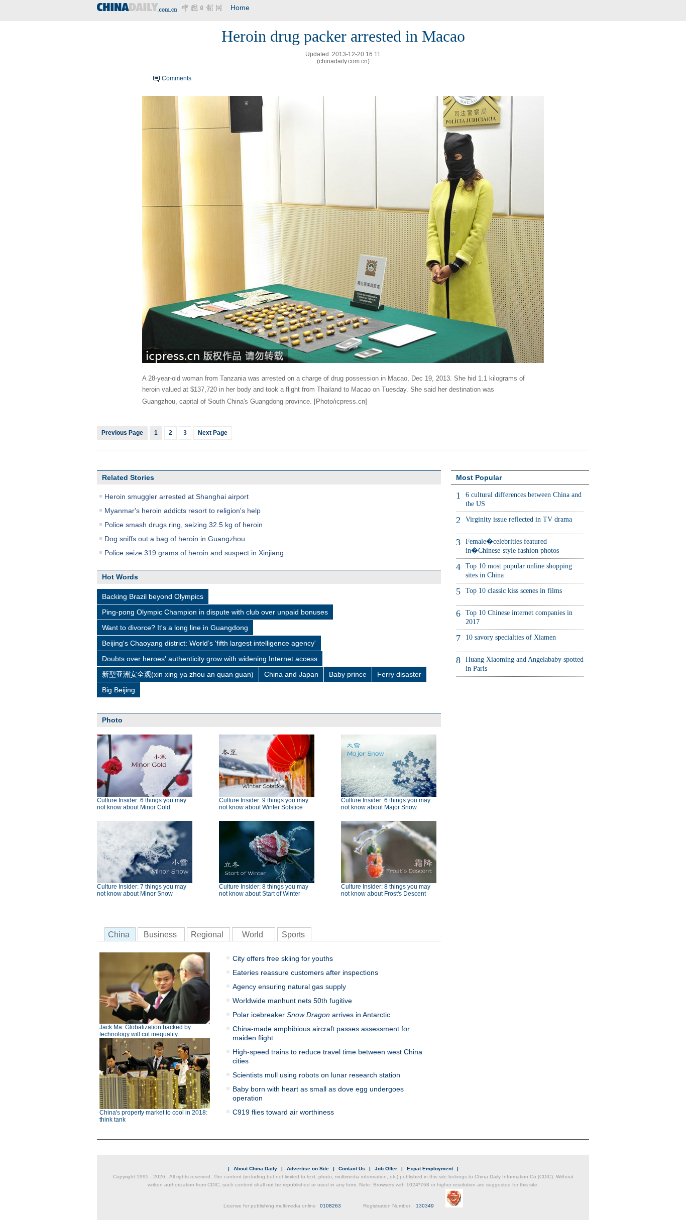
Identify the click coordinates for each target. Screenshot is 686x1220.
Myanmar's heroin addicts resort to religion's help (182, 511)
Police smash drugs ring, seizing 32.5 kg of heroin (183, 525)
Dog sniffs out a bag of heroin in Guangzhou (174, 539)
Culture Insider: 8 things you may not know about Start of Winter (263, 890)
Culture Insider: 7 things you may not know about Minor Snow (141, 890)
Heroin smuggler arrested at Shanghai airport (176, 497)
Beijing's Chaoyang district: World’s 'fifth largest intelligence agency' (209, 643)
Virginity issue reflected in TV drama (519, 519)
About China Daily (255, 1168)
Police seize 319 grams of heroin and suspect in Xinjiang (194, 553)
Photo (112, 720)
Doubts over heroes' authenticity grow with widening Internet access (209, 659)
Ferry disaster (399, 674)
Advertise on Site (308, 1168)
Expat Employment (430, 1168)
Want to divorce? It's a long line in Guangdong (175, 628)
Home (240, 8)
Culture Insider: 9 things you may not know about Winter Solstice (263, 804)
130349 (425, 1205)
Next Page (212, 432)
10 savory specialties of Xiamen (511, 637)
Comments (176, 78)
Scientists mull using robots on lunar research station (316, 1075)
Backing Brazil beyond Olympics (152, 596)
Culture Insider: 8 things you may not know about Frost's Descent (385, 890)
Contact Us (351, 1168)
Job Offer (386, 1168)
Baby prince (348, 674)
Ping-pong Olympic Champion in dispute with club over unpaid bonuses (215, 612)
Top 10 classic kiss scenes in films (514, 590)
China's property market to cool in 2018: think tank (153, 1116)
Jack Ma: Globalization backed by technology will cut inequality (145, 1031)
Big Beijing (118, 690)
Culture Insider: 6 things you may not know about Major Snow (385, 804)
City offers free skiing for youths (283, 958)
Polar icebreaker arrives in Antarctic (311, 1015)
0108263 (330, 1205)
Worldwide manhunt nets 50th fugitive (292, 1001)
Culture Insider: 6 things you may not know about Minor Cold (141, 804)
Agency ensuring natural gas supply (289, 987)
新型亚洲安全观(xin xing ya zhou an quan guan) (178, 674)
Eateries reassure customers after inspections (305, 972)
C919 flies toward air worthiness (283, 1112)
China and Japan (291, 674)
